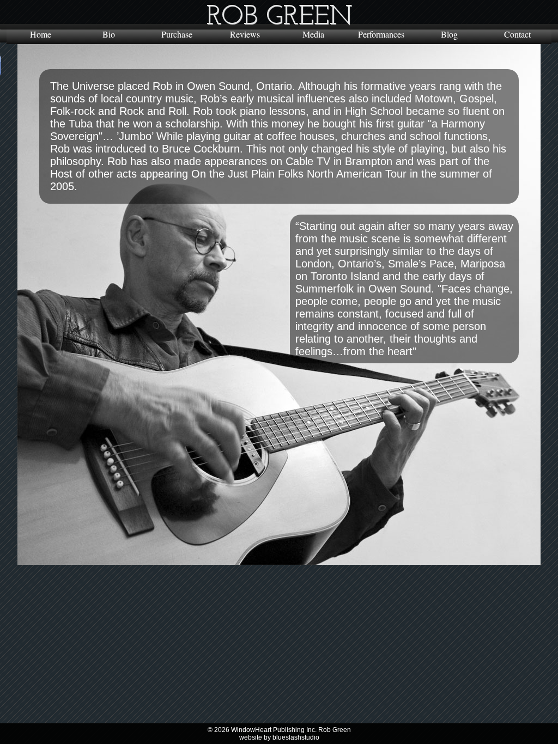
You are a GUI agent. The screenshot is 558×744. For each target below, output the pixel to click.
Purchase (176, 34)
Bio (108, 34)
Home (40, 34)
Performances (381, 34)
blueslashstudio (295, 737)
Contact (517, 34)
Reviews (245, 34)
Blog (449, 34)
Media (313, 34)
